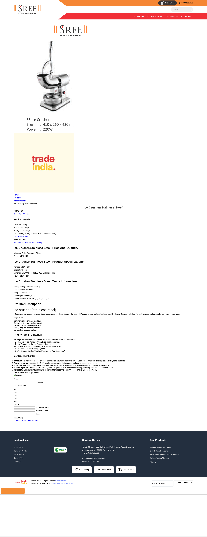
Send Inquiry (37, 242)
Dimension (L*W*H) (22, 273)
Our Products (172, 16)
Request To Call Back (22, 242)
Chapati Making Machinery (160, 447)
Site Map (17, 462)
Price (16, 256)
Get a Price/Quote (21, 214)
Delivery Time (19, 290)
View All (153, 462)
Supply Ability (19, 287)
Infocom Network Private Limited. (62, 483)
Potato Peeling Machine (159, 458)
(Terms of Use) (60, 481)
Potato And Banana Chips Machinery (164, 454)
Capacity (17, 270)
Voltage (17, 267)
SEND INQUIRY (20, 421)
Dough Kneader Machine (159, 451)
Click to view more (21, 236)
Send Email (170, 3)
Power (16, 276)
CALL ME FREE (33, 421)
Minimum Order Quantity (24, 253)
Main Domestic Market (23, 298)
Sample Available (21, 292)
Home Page (138, 16)
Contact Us (186, 16)
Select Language (184, 482)
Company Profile (154, 16)
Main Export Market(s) (23, 295)
